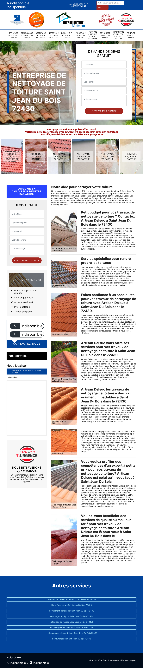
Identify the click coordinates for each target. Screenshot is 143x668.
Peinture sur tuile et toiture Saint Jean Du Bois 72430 (71, 599)
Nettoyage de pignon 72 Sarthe (53, 35)
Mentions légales (128, 660)
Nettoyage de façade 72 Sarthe (41, 35)
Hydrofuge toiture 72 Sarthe (80, 35)
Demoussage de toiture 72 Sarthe (27, 35)
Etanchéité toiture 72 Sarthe (105, 35)
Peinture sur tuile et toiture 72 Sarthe (93, 35)
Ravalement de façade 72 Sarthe (67, 35)
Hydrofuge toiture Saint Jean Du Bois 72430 (71, 605)
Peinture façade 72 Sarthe (131, 35)
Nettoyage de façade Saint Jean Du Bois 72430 (71, 622)
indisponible (19, 3)
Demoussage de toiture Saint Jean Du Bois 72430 (71, 627)
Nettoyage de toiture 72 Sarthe (13, 35)
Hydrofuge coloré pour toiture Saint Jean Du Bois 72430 (71, 633)
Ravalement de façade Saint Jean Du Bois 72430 (71, 611)
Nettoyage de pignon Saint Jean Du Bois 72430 (71, 616)
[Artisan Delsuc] (71, 20)
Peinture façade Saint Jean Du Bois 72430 (71, 639)
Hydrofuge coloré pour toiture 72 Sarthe (119, 35)
